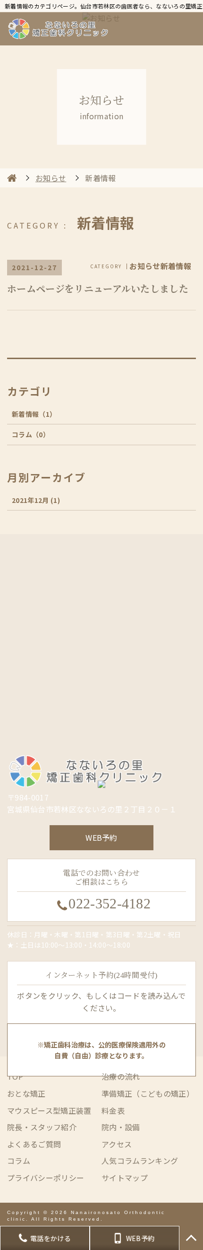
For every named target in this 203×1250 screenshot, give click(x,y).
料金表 (113, 1110)
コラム (31, 434)
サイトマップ (125, 1177)
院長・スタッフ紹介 (41, 1127)
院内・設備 (121, 1127)
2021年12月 (36, 500)
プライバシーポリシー (45, 1177)
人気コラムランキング (140, 1160)
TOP (191, 1238)
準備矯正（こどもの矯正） (148, 1093)
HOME (12, 178)
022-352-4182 (109, 904)
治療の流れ (121, 1076)
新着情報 (34, 414)
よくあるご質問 (34, 1144)
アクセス (117, 1144)
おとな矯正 (26, 1093)
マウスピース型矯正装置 (49, 1110)
